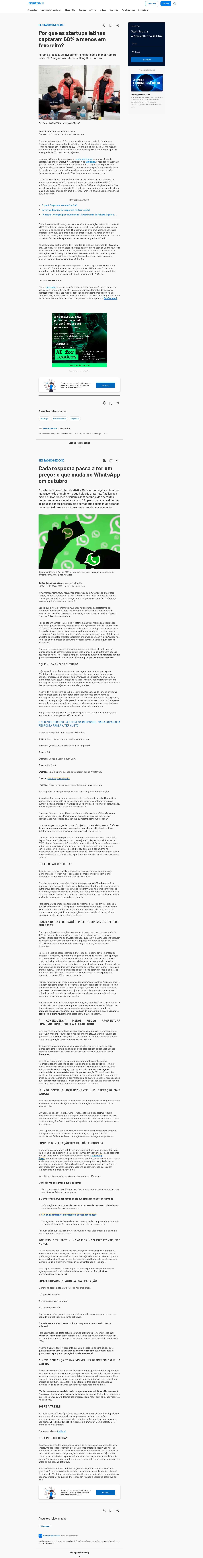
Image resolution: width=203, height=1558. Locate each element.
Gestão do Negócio (51, 25)
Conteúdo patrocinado (49, 583)
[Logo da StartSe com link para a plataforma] (35, 3)
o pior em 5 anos (84, 158)
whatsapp (45, 1526)
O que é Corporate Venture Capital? (59, 205)
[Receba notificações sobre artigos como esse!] (104, 25)
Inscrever (147, 60)
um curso (51, 287)
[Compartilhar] (117, 25)
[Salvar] (111, 25)
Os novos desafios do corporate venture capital (66, 209)
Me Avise (105, 385)
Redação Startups (47, 131)
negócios (75, 419)
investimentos (59, 419)
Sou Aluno (152, 3)
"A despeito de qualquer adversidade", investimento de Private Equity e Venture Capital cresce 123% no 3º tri (78, 214)
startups (44, 419)
